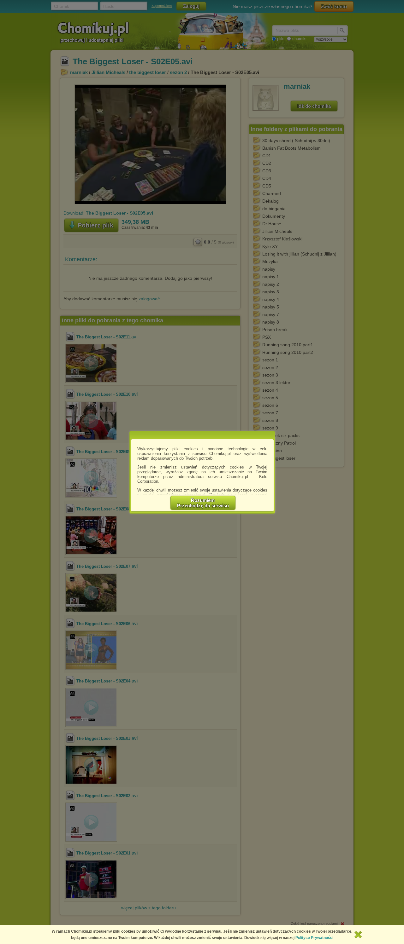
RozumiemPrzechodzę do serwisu (203, 503)
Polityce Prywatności (314, 937)
